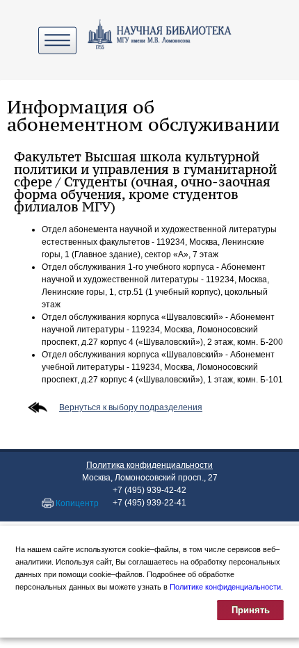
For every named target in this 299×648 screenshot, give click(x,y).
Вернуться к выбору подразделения (130, 407)
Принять (251, 610)
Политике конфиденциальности (225, 587)
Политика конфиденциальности (149, 465)
